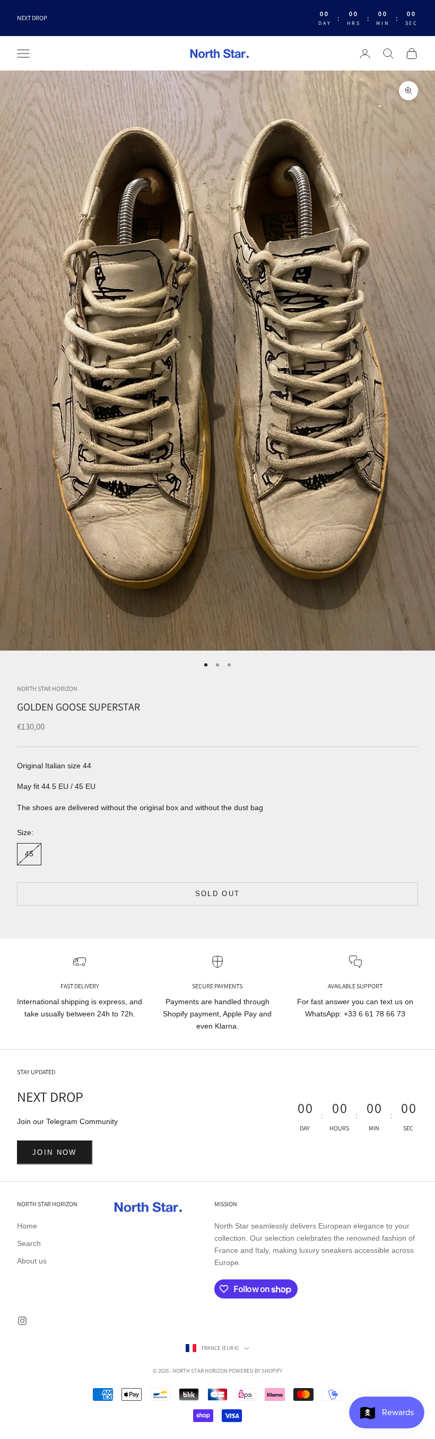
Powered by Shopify (255, 1370)
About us (32, 1261)
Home (27, 1226)
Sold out (217, 894)
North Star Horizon (47, 688)
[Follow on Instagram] (22, 1320)
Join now (54, 1152)
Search (29, 1243)
